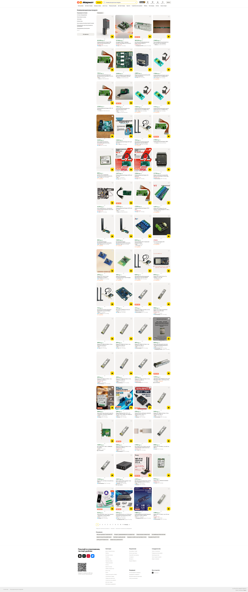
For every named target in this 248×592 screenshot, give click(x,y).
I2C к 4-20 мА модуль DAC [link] (159, 241)
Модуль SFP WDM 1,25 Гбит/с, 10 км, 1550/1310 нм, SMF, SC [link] (161, 414)
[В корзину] (112, 36)
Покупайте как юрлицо (134, 555)
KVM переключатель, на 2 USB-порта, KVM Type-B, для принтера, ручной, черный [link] (124, 515)
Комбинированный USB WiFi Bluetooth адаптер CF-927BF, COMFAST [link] (143, 515)
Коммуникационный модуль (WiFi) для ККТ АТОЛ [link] (124, 209)
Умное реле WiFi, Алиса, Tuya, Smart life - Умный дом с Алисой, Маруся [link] (105, 515)
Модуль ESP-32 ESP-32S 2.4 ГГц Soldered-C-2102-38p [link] (160, 277)
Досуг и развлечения (110, 551)
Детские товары (109, 582)
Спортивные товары (110, 576)
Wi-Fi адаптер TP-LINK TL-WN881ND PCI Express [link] (104, 447)
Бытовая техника (109, 555)
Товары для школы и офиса (111, 574)
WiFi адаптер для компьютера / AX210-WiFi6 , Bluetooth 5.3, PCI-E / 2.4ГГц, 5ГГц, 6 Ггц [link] (143, 481)
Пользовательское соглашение (16, 589)
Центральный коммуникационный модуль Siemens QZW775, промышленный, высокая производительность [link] (142, 43)
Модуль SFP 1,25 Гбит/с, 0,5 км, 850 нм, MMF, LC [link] (105, 481)
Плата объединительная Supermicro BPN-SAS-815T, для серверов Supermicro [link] (161, 43)
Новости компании (156, 551)
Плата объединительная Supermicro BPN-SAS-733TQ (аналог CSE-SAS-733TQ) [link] (123, 76)
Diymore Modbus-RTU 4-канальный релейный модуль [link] (142, 242)
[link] (104, 534)
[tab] (80, 5)
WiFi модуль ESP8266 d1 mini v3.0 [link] (123, 309)
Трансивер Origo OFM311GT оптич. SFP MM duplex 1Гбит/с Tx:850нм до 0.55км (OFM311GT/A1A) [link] (162, 379)
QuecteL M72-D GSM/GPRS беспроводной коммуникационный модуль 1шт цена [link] (104, 175)
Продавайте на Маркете (134, 574)
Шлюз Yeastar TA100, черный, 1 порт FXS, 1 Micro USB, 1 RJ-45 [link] (123, 481)
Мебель (107, 553)
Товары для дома (109, 562)
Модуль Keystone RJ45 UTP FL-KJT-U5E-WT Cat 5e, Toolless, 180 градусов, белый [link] (124, 414)
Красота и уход (109, 566)
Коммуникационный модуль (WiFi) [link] (161, 141)
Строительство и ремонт (111, 580)
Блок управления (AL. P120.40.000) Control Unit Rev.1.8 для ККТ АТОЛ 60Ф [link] (105, 209)
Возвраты (131, 558)
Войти (168, 2)
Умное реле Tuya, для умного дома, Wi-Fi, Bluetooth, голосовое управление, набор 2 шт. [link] (105, 414)
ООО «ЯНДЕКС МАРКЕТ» (241, 588)
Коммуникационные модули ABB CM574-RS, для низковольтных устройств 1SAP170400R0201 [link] (104, 43)
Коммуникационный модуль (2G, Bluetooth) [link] (141, 176)
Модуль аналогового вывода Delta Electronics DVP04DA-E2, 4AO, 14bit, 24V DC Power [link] (161, 176)
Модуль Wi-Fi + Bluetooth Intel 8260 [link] (161, 480)
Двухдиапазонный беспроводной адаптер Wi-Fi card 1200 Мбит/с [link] (142, 142)
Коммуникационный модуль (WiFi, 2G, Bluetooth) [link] (105, 109)
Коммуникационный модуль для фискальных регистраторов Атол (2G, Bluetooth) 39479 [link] (105, 75)
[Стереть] (135, 2)
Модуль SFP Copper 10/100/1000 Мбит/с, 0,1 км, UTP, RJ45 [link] (160, 310)
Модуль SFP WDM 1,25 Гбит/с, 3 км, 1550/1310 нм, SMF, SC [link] (123, 345)
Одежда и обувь (109, 560)
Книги (107, 572)
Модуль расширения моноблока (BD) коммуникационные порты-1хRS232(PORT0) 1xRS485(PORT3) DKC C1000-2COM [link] (142, 75)
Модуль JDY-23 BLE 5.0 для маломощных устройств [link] (102, 277)
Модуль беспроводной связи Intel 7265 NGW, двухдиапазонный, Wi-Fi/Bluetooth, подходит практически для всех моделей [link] (161, 345)
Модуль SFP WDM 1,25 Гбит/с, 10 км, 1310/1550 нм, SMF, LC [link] (142, 379)
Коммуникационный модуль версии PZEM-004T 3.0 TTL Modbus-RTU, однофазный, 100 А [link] (161, 76)
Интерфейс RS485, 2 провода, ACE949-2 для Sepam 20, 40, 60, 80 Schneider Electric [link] (123, 43)
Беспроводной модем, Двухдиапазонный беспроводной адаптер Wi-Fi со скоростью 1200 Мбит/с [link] (104, 242)
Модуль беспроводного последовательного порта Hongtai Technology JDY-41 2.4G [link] (123, 277)
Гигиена (107, 557)
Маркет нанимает (155, 558)
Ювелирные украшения (111, 584)
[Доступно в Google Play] (84, 557)
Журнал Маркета (132, 560)
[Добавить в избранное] (112, 17)
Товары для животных (110, 578)
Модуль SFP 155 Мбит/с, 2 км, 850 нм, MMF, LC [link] (161, 447)
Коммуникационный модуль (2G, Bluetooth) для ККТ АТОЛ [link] (123, 109)
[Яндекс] (244, 590)
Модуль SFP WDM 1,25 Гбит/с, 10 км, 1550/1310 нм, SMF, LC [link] (123, 447)
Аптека (107, 564)
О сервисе (131, 557)
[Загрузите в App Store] (80, 557)
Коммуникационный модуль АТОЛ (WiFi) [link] (142, 209)
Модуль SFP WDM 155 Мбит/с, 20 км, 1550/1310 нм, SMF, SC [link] (104, 345)
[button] (100, 13)
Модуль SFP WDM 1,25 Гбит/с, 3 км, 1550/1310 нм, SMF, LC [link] (104, 379)
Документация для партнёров (135, 576)
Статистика (5, 589)
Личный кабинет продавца (134, 572)
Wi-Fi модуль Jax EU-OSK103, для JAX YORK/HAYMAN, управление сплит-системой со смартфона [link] (142, 447)
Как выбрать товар (133, 551)
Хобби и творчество (110, 568)
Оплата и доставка (133, 553)
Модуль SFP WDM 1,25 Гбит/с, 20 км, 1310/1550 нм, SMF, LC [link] (142, 310)
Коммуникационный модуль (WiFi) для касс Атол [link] (124, 176)
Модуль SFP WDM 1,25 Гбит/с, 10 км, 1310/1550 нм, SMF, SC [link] (123, 379)
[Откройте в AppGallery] (88, 557)
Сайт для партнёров (133, 578)
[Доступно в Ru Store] (92, 557)
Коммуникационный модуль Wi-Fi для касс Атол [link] (124, 142)
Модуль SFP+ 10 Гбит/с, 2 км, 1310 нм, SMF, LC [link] (161, 515)
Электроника (108, 558)
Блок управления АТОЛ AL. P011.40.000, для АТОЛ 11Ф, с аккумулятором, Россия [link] (103, 142)
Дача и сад (108, 570)
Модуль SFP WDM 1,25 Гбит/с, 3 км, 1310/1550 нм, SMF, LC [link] (142, 345)
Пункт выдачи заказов (156, 557)
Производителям (155, 555)
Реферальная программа (157, 553)
